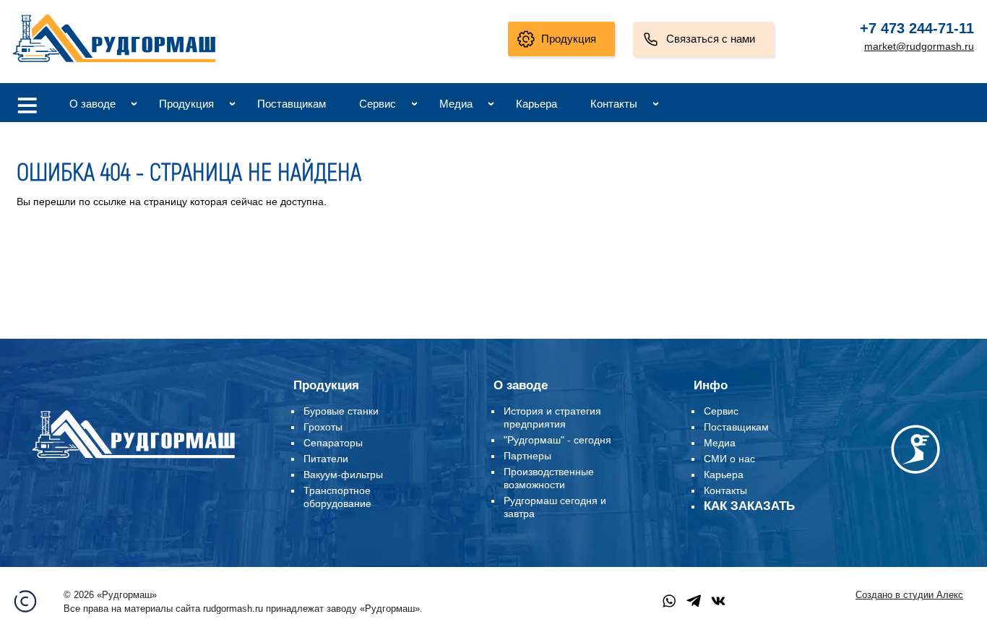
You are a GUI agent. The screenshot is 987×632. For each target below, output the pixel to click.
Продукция (568, 39)
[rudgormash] (133, 461)
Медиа (456, 104)
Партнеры (527, 456)
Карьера (536, 104)
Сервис (377, 104)
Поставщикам (291, 104)
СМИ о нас (729, 458)
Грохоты (322, 427)
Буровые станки (341, 411)
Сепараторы (333, 443)
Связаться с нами (710, 39)
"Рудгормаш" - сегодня (557, 440)
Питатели (325, 458)
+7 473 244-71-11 (917, 28)
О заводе (92, 104)
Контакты (613, 104)
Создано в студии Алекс (909, 595)
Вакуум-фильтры (343, 474)
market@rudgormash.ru (919, 46)
